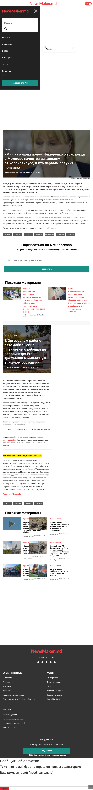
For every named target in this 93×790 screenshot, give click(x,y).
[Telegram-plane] (55, 662)
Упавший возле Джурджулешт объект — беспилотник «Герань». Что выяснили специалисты (59, 526)
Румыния (71, 234)
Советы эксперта (54, 695)
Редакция (7, 682)
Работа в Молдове (54, 690)
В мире (70, 288)
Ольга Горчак (54, 534)
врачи (18, 234)
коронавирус (49, 234)
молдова (18, 503)
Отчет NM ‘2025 (53, 699)
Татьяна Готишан (75, 309)
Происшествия (11, 336)
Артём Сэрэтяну (28, 536)
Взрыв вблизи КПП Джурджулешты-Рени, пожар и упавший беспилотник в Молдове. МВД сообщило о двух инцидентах (59, 551)
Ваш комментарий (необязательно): (27, 772)
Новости (26, 288)
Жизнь (7, 149)
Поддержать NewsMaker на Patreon (19, 699)
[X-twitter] (42, 662)
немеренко (60, 234)
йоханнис (39, 234)
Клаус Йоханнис (31, 217)
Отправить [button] (4, 788)
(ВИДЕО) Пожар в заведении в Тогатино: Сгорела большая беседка (59, 572)
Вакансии (7, 690)
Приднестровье (53, 682)
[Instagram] (46, 662)
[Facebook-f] (38, 662)
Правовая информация (13, 695)
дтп (7, 503)
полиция (39, 503)
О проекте (7, 678)
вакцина (7, 234)
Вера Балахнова (11, 172)
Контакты (7, 686)
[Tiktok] (50, 662)
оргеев (28, 503)
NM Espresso (52, 678)
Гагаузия (50, 686)
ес (28, 234)
